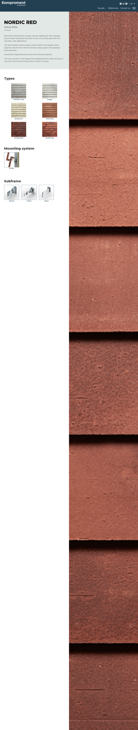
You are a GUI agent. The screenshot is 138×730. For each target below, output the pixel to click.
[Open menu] (134, 8)
